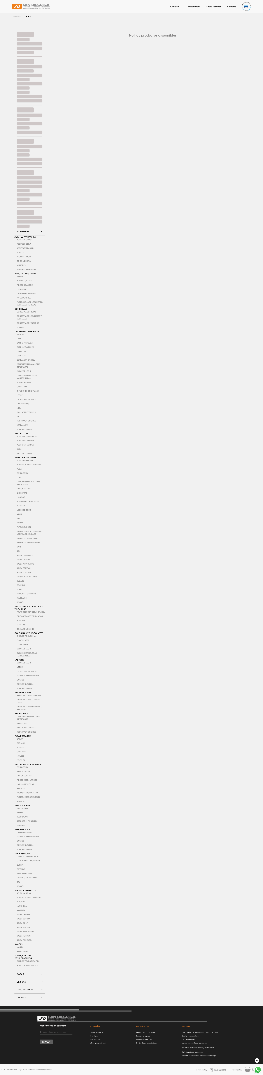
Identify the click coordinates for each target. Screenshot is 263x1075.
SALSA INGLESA (23, 927)
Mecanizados (194, 6)
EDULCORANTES (24, 382)
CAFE (19, 338)
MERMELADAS (23, 404)
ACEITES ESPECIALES (25, 248)
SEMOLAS (21, 801)
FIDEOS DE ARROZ (25, 285)
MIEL (19, 408)
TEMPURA (21, 585)
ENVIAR (46, 1042)
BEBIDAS (21, 981)
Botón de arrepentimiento (146, 1043)
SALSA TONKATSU (24, 572)
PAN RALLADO (23, 808)
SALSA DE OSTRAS (25, 555)
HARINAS (21, 788)
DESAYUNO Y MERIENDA (26, 331)
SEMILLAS (21, 625)
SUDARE (20, 581)
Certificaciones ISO (144, 1039)
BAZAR (20, 974)
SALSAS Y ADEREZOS (25, 890)
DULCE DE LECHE (24, 371)
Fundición (174, 6)
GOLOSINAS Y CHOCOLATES (28, 633)
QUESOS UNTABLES (25, 684)
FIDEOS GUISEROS (25, 776)
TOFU (19, 589)
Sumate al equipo (143, 1036)
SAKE (19, 547)
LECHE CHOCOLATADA (27, 399)
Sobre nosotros (96, 1032)
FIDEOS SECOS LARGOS (27, 780)
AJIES (19, 449)
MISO (19, 518)
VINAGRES (21, 265)
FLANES (20, 747)
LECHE (20, 395)
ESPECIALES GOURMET (26, 457)
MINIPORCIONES (22, 692)
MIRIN (19, 514)
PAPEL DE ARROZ (24, 298)
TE (18, 416)
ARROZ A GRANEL (24, 281)
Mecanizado (95, 1039)
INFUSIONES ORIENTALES (28, 391)
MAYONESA (22, 906)
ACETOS (20, 252)
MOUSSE (20, 756)
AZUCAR (20, 334)
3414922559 (190, 1039)
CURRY (20, 477)
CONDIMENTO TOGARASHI (28, 860)
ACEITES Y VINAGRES (25, 236)
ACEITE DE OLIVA (24, 244)
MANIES (20, 947)
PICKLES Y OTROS (24, 453)
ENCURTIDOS (21, 433)
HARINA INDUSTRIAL (25, 784)
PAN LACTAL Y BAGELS (26, 412)
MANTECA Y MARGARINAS (28, 675)
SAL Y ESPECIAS (22, 853)
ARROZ (20, 276)
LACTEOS (19, 660)
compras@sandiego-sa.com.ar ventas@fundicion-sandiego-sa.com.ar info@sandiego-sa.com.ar (198, 1047)
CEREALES (21, 355)
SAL (18, 551)
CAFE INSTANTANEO (25, 347)
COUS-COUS (22, 473)
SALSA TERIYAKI (23, 568)
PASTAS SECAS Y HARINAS (27, 764)
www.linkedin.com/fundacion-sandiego (200, 1055)
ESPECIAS (21, 869)
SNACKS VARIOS (23, 951)
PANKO (20, 523)
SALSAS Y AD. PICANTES (27, 576)
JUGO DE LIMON (24, 257)
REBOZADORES (22, 805)
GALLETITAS (22, 387)
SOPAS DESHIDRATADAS (27, 965)
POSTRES (21, 760)
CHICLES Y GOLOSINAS (27, 636)
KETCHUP (21, 902)
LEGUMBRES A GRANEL (27, 293)
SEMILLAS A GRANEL (25, 629)
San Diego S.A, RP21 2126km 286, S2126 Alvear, (201, 1032)
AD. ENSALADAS (24, 893)
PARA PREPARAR (22, 736)
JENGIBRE (21, 506)
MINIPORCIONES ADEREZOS (29, 695)
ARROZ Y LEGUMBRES (25, 273)
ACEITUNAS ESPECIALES (27, 436)
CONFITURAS (22, 644)
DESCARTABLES (25, 989)
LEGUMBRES (22, 289)
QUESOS (20, 680)
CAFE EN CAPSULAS (25, 343)
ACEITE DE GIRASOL (25, 239)
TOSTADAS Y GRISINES (26, 421)
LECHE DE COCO (24, 510)
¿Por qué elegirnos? (98, 1043)
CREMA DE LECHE (24, 832)
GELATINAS (21, 752)
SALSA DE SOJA (23, 559)
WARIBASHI (21, 598)
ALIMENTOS (23, 231)
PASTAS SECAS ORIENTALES (28, 542)
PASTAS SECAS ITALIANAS (27, 538)
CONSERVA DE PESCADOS (28, 323)
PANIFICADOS (21, 713)
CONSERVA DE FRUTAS (26, 312)
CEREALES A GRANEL (26, 360)
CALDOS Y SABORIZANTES (28, 856)
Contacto (231, 6)
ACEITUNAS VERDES (25, 445)
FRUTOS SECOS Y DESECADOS (30, 616)
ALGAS (20, 469)
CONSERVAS (20, 309)
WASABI (20, 602)
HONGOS (21, 497)
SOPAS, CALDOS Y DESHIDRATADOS (23, 957)
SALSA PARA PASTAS (25, 564)
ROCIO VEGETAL (24, 261)
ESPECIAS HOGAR (24, 873)
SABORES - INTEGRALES (27, 821)
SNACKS (18, 944)
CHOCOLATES (23, 640)
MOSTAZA (21, 910)
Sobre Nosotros (213, 6)
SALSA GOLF (22, 923)
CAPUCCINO (22, 351)
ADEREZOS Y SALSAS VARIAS (29, 464)
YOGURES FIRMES (24, 429)
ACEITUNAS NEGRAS (25, 440)
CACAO (20, 739)
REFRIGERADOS (22, 829)
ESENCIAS (21, 743)
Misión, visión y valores (145, 1032)
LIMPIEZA (21, 997)
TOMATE (20, 327)
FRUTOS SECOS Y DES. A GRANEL (31, 612)
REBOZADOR (22, 817)
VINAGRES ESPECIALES (26, 269)
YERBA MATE (22, 425)
